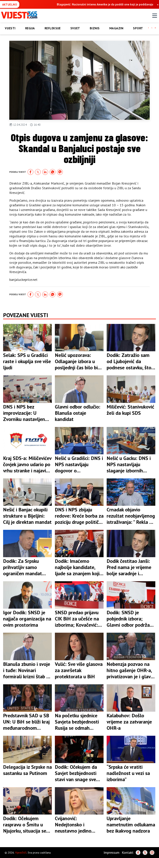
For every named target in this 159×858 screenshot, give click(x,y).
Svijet (75, 28)
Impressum (111, 852)
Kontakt (127, 852)
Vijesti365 (21, 852)
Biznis (95, 28)
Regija (30, 28)
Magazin (116, 28)
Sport (138, 28)
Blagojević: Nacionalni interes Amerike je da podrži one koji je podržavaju (105, 4)
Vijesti (10, 28)
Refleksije (53, 28)
